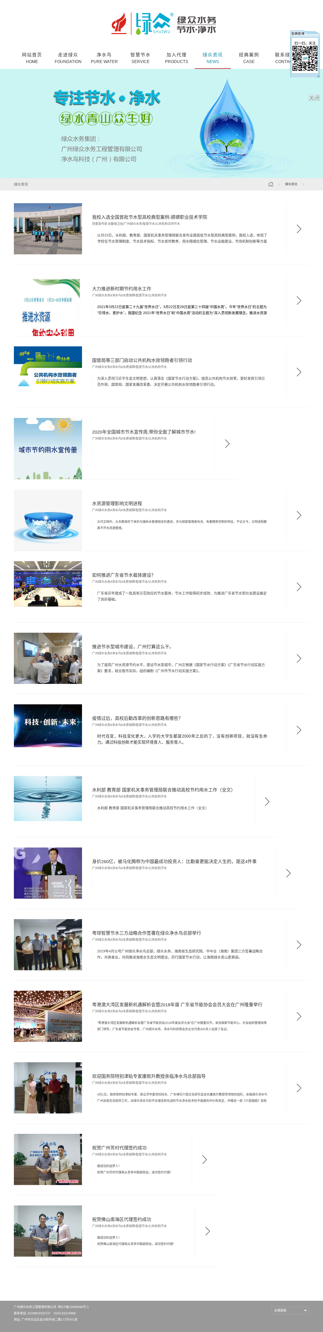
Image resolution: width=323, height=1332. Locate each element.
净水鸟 (104, 58)
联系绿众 (285, 58)
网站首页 (32, 58)
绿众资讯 (213, 58)
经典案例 (249, 58)
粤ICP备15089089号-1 (73, 1307)
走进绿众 (68, 58)
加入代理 (176, 58)
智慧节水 (140, 58)
